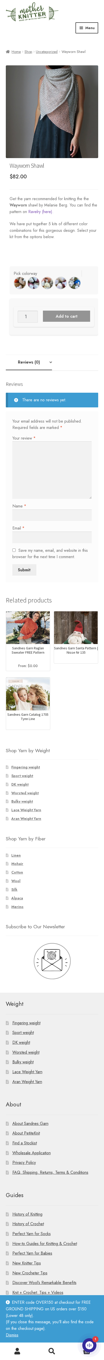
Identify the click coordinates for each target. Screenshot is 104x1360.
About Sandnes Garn (30, 1123)
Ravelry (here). (41, 212)
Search (52, 1351)
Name (19, 506)
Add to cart (66, 316)
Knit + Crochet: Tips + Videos (37, 1292)
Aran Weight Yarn (26, 818)
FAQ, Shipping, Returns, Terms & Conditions (50, 1172)
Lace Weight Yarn (26, 810)
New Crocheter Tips (29, 1273)
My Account (17, 1351)
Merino (17, 906)
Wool (15, 880)
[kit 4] (61, 283)
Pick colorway (25, 273)
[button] (20, 283)
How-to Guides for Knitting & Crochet (44, 1243)
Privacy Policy (24, 1162)
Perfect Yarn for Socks (31, 1234)
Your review (24, 438)
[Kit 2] (33, 283)
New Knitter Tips (26, 1263)
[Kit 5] (74, 283)
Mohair (17, 863)
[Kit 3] (47, 283)
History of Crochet (28, 1224)
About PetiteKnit (26, 1133)
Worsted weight (25, 793)
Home (16, 51)
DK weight (20, 784)
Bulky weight (22, 801)
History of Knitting (27, 1214)
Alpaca (17, 898)
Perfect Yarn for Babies (32, 1253)
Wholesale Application (31, 1153)
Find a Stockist (24, 1143)
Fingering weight (25, 767)
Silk (14, 889)
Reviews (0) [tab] (29, 362)
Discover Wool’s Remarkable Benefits (44, 1283)
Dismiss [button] (12, 1335)
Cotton (17, 872)
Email (18, 528)
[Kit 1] (20, 283)
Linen (16, 855)
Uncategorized (47, 51)
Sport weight (22, 775)
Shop (28, 51)
